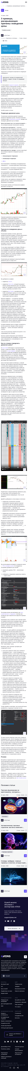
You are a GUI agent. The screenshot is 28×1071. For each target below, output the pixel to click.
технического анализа (14, 119)
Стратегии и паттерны (11, 38)
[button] (25, 956)
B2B (2, 1006)
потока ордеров (11, 351)
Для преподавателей (6, 1003)
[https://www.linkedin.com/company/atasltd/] (5, 1041)
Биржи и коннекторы (6, 1021)
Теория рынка (18, 984)
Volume (10, 281)
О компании (18, 1013)
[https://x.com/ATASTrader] (14, 1041)
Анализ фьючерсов (6, 1025)
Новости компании (19, 991)
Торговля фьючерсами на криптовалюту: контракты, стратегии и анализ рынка (10, 792)
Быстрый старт (5, 984)
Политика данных (19, 1046)
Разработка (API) (5, 1023)
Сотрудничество (19, 1015)
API (2, 986)
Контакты (17, 1018)
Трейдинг (17, 986)
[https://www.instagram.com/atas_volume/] (14, 921)
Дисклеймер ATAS (5, 1046)
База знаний (4, 988)
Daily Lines (11, 284)
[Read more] (25, 820)
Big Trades (11, 291)
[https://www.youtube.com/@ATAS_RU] (8, 921)
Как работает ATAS (20, 999)
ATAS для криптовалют (7, 1027)
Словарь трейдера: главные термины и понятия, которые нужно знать (13, 862)
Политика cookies (5, 1049)
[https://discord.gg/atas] (8, 1041)
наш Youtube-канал (21, 778)
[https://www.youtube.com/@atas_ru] (23, 1041)
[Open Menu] (26, 2)
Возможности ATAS (7, 1011)
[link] (4, 10)
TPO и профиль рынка (8, 565)
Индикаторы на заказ (6, 991)
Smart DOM (5, 347)
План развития (19, 1004)
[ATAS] (4, 2)
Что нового (18, 1006)
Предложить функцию (20, 1002)
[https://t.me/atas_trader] (20, 1041)
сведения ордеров (13, 85)
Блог (16, 982)
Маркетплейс (4, 993)
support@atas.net (10, 917)
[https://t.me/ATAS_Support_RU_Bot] (5, 921)
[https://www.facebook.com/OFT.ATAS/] (11, 921)
